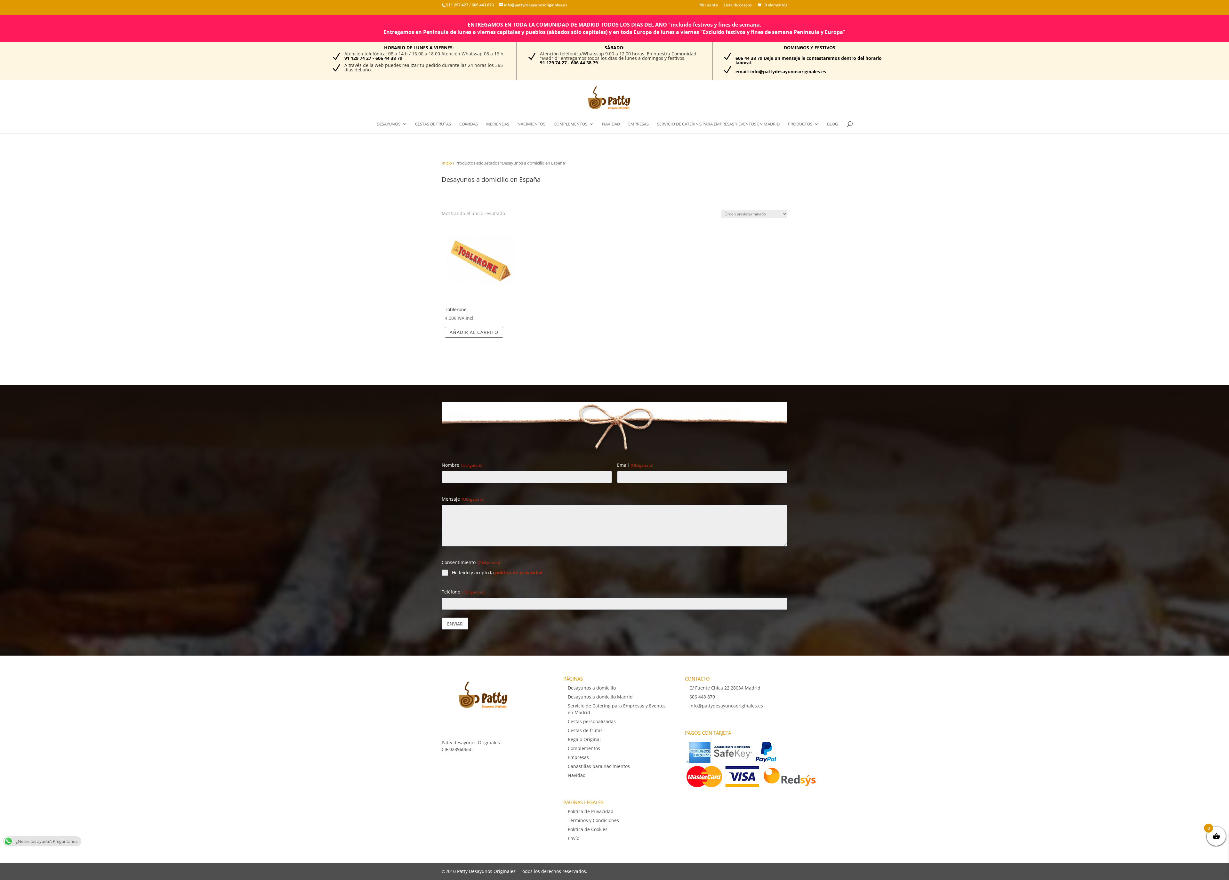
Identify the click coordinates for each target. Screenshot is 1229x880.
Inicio (447, 163)
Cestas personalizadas (592, 721)
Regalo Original (584, 739)
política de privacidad (518, 572)
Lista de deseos (738, 5)
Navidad (611, 124)
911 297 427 (457, 5)
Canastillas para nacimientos (599, 766)
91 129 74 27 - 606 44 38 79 (373, 58)
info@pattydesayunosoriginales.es (726, 706)
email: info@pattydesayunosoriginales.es (780, 72)
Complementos (570, 124)
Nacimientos (531, 124)
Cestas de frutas (433, 124)
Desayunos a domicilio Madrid (600, 697)
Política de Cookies (587, 829)
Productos (800, 124)
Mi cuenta (708, 5)
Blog (832, 124)
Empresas (638, 124)
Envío (573, 838)
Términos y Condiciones (593, 820)
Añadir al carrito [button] (474, 332)
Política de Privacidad (591, 811)
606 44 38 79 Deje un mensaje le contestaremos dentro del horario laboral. (808, 60)
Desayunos (388, 124)
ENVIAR (455, 624)
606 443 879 (482, 5)
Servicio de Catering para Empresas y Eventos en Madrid (718, 124)
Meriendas (497, 124)
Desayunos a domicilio (592, 688)
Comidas (468, 124)
